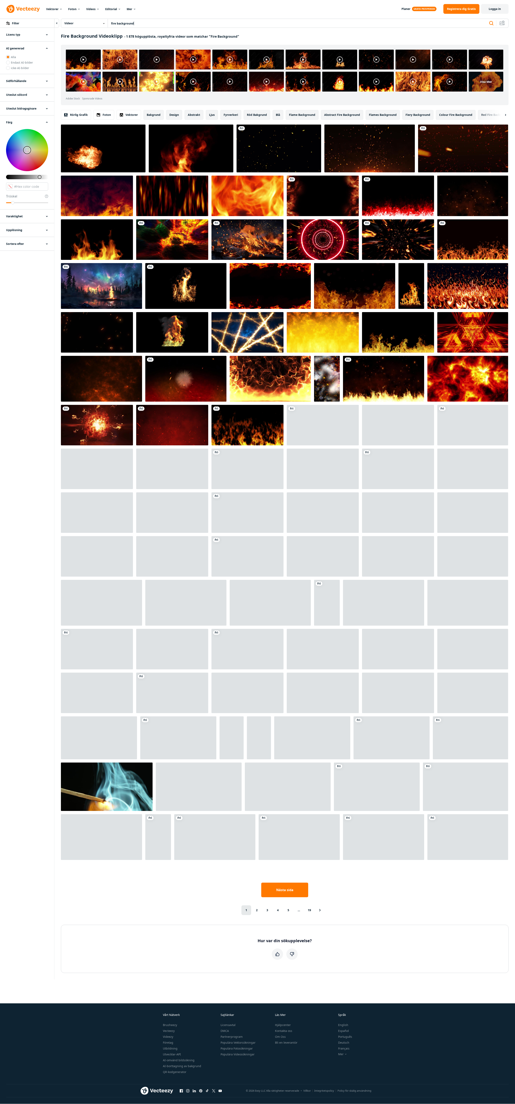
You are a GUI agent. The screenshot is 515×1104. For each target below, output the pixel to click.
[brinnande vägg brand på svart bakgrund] (185, 286)
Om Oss (280, 1037)
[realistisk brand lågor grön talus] (467, 837)
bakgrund (153, 115)
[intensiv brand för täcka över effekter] (323, 649)
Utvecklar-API (172, 1054)
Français (343, 1048)
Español (343, 1031)
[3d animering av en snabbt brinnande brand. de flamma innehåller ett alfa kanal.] (472, 649)
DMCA (225, 1031)
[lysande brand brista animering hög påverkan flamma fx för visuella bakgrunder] (472, 556)
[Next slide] (502, 115)
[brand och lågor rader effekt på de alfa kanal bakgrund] (172, 512)
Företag (168, 1042)
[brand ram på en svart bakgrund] (172, 556)
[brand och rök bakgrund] (398, 239)
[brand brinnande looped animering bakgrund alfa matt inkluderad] (97, 239)
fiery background (418, 115)
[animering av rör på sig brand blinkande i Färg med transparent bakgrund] (398, 196)
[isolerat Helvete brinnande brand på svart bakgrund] (383, 837)
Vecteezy (169, 1031)
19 (309, 910)
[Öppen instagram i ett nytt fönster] (187, 1090)
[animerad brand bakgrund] (354, 286)
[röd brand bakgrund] (323, 332)
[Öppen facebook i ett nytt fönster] (181, 1090)
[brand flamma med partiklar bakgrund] (270, 603)
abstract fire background (342, 115)
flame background (302, 115)
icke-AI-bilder (20, 68)
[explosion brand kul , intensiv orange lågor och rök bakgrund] (472, 469)
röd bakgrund (257, 115)
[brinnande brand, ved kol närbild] (398, 649)
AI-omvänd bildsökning (178, 1060)
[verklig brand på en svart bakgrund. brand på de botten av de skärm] (398, 332)
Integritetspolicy (324, 1090)
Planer (405, 9)
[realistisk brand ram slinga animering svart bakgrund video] (247, 512)
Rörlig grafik (79, 115)
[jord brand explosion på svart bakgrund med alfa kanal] (172, 332)
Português (345, 1037)
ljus (212, 115)
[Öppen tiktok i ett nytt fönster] (207, 1090)
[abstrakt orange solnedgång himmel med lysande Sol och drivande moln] (232, 737)
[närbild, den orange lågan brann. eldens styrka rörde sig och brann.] (178, 737)
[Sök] (491, 23)
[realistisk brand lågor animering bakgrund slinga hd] (270, 286)
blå (278, 115)
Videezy (168, 1037)
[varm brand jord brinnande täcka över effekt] (323, 693)
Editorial (111, 9)
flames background (383, 115)
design (174, 115)
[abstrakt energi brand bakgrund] (470, 737)
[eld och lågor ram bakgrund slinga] (185, 603)
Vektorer (52, 9)
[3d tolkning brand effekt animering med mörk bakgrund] (101, 603)
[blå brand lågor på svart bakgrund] (247, 469)
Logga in (495, 9)
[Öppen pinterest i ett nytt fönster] (200, 1090)
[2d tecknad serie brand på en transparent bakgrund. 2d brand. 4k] (398, 425)
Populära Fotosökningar (237, 1048)
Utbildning (170, 1048)
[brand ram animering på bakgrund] (327, 603)
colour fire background (455, 115)
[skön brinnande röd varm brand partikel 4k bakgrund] (172, 425)
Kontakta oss (283, 1031)
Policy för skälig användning (354, 1090)
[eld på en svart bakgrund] (97, 556)
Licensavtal (228, 1025)
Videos (91, 9)
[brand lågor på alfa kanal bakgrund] (472, 239)
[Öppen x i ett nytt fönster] (213, 1090)
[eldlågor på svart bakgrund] (247, 556)
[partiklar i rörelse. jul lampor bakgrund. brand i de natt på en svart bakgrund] (97, 332)
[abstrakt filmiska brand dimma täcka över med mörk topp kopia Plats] (172, 649)
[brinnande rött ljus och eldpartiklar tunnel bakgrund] (323, 239)
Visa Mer (486, 82)
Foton (72, 9)
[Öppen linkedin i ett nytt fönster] (194, 1090)
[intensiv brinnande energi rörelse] (398, 693)
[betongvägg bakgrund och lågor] (377, 787)
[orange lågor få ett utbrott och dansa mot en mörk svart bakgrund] (247, 649)
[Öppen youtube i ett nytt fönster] (220, 1090)
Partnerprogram (232, 1037)
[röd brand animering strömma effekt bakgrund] (398, 512)
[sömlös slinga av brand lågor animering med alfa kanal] (101, 837)
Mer (129, 9)
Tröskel (11, 196)
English (343, 1025)
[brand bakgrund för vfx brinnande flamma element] (323, 425)
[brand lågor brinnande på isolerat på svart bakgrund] (191, 148)
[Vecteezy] (23, 9)
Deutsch (343, 1042)
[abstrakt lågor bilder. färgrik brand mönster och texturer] (158, 837)
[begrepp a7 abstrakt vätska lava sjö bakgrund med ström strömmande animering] (467, 379)
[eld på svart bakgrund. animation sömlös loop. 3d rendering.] (97, 196)
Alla (13, 57)
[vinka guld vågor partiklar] (472, 693)
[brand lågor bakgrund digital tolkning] (270, 379)
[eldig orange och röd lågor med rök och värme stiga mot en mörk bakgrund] (398, 556)
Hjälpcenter (283, 1025)
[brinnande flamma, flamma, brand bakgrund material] (247, 425)
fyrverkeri (231, 115)
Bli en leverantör (286, 1042)
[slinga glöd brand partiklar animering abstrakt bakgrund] (279, 148)
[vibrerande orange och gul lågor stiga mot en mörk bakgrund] (172, 196)
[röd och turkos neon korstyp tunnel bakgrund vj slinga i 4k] (392, 737)
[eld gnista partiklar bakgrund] (463, 148)
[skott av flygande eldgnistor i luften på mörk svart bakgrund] (472, 196)
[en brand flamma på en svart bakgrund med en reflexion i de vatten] (214, 837)
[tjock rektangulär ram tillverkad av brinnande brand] (247, 693)
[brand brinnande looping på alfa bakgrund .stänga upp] (467, 603)
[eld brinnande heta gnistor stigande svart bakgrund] (383, 379)
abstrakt (194, 115)
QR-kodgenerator (174, 1072)
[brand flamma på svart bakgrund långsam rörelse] (411, 286)
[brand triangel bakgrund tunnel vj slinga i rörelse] (472, 332)
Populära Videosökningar (238, 1054)
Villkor (307, 1090)
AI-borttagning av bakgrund (182, 1066)
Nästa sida (284, 890)
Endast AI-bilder (22, 62)
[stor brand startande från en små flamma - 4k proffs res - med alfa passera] (97, 469)
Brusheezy (170, 1025)
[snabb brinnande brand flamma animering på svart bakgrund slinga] (172, 469)
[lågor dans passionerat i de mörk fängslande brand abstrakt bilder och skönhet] (247, 196)
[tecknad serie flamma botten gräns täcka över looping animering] (97, 693)
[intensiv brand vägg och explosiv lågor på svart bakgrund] (97, 512)
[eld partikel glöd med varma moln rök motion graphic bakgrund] (398, 469)
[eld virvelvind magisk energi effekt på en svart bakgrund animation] (465, 787)
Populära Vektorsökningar (238, 1042)
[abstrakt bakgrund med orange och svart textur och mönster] (288, 787)
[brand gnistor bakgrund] (185, 379)
